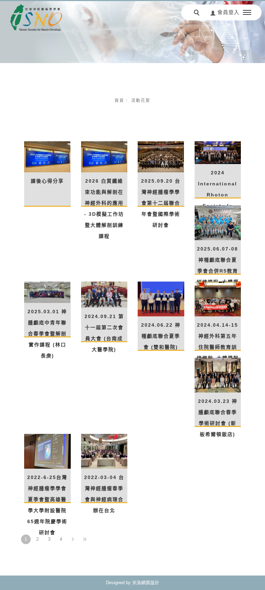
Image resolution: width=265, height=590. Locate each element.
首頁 (119, 100)
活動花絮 (140, 100)
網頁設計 (150, 582)
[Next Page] (73, 539)
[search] (197, 13)
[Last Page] (84, 539)
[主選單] (247, 12)
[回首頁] (36, 17)
